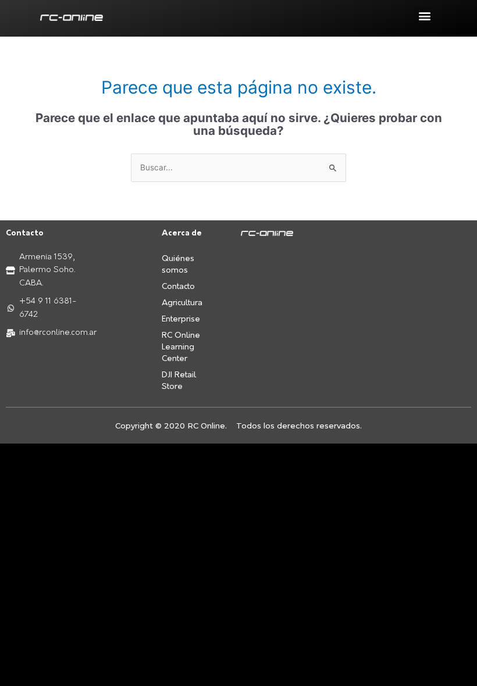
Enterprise (181, 319)
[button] (424, 15)
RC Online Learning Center (181, 347)
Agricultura (182, 303)
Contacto (178, 287)
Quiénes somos (178, 265)
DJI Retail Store (179, 381)
